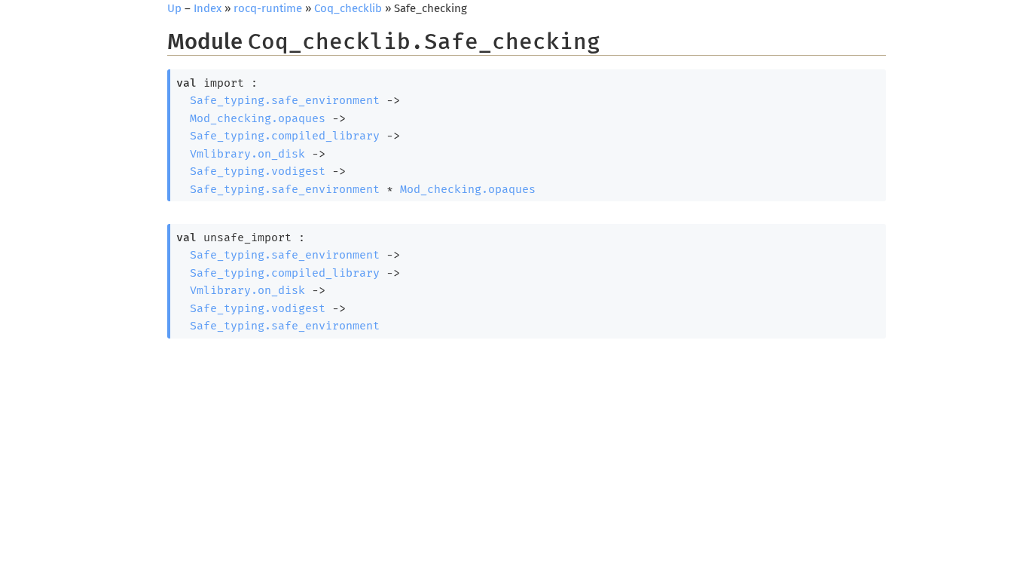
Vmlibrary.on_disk (247, 154)
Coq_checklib (348, 8)
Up (174, 8)
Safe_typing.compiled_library (285, 135)
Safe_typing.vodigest (257, 171)
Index (207, 8)
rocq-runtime (268, 8)
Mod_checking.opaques (257, 118)
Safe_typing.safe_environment (285, 100)
